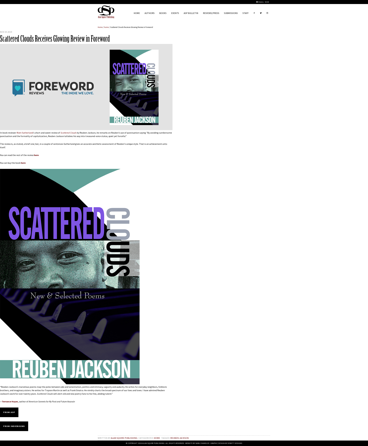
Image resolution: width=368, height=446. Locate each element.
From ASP (9, 412)
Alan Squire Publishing (106, 12)
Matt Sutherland (25, 132)
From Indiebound (14, 426)
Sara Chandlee (202, 443)
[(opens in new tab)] (70, 383)
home (157, 438)
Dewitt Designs (235, 443)
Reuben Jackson (179, 438)
